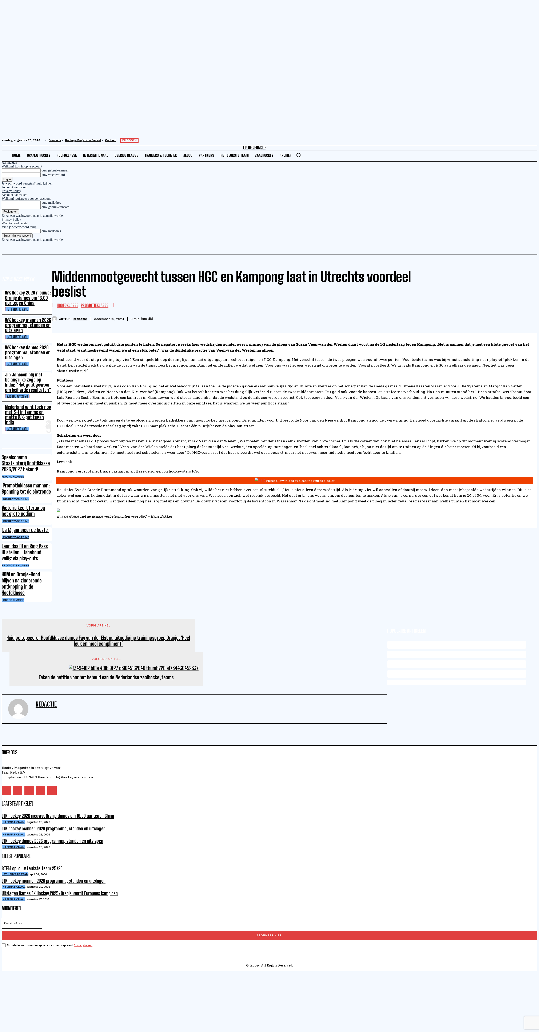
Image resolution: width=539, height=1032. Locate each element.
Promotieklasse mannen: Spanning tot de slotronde (26, 488)
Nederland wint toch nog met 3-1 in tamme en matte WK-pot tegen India (28, 414)
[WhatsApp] (515, 318)
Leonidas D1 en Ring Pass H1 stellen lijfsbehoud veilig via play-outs (25, 552)
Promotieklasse (15, 565)
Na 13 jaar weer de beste (25, 530)
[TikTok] (29, 790)
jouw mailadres (51, 202)
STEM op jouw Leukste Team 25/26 (32, 868)
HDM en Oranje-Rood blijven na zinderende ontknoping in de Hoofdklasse (22, 583)
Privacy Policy (11, 191)
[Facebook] (469, 318)
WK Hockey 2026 (17, 396)
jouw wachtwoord (53, 175)
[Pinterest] (500, 318)
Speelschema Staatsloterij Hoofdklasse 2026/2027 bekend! (26, 463)
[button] (299, 155)
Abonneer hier (269, 935)
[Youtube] (52, 790)
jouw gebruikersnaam (55, 170)
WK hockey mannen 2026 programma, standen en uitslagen (28, 325)
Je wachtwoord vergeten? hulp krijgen (27, 183)
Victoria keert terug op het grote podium (23, 511)
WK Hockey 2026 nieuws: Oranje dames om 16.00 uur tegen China (28, 298)
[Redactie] (55, 318)
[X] (484, 318)
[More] (530, 318)
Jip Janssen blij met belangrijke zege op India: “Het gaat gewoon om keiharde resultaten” (28, 382)
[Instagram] (17, 790)
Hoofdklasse (13, 476)
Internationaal (17, 309)
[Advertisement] (128, 1000)
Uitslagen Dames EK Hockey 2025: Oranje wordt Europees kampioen (60, 893)
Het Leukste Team (15, 874)
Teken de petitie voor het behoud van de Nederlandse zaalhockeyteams (106, 677)
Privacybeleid (83, 945)
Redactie (80, 319)
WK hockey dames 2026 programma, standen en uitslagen (28, 352)
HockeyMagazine (15, 499)
